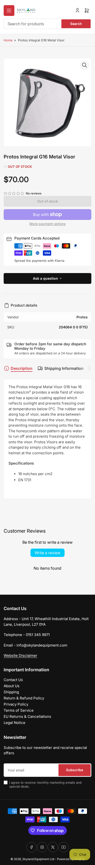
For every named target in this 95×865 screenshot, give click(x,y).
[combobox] (47, 24)
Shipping (11, 692)
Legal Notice (14, 722)
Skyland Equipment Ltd (38, 859)
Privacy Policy (16, 704)
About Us (11, 686)
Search (76, 24)
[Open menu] (9, 10)
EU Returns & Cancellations (27, 716)
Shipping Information (64, 368)
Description (21, 368)
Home (8, 40)
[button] (14, 193)
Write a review (47, 552)
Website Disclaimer (20, 655)
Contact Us (13, 679)
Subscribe (74, 770)
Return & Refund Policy (24, 698)
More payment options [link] (47, 224)
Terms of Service (19, 710)
